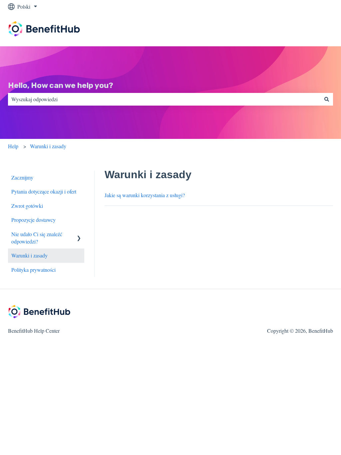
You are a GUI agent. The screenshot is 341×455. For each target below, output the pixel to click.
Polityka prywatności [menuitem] (33, 269)
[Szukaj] (326, 99)
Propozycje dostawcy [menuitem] (33, 219)
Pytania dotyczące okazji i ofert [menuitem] (43, 191)
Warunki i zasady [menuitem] (29, 255)
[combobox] (164, 99)
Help (13, 146)
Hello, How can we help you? (60, 85)
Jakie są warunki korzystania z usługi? (145, 195)
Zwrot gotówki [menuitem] (27, 205)
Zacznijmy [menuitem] (22, 177)
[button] (79, 234)
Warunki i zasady (48, 146)
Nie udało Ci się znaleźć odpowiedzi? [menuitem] (36, 237)
